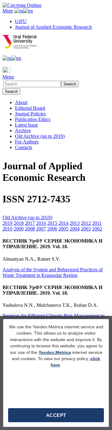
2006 (52, 228)
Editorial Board (30, 108)
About (21, 102)
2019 (7, 223)
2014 (63, 223)
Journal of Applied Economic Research (53, 27)
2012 (86, 223)
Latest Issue (26, 125)
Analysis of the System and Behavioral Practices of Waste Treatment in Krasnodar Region (52, 272)
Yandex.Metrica (55, 352)
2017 (30, 223)
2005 (63, 228)
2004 (75, 228)
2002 (97, 228)
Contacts (23, 147)
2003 (86, 228)
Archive (23, 130)
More (7, 10)
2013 (75, 223)
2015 (52, 223)
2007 (41, 228)
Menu (8, 77)
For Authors (27, 141)
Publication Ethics (32, 119)
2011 (97, 223)
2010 (7, 228)
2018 (19, 223)
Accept (56, 415)
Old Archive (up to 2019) (40, 136)
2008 (30, 228)
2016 (41, 223)
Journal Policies (30, 113)
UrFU (21, 21)
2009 (19, 228)
